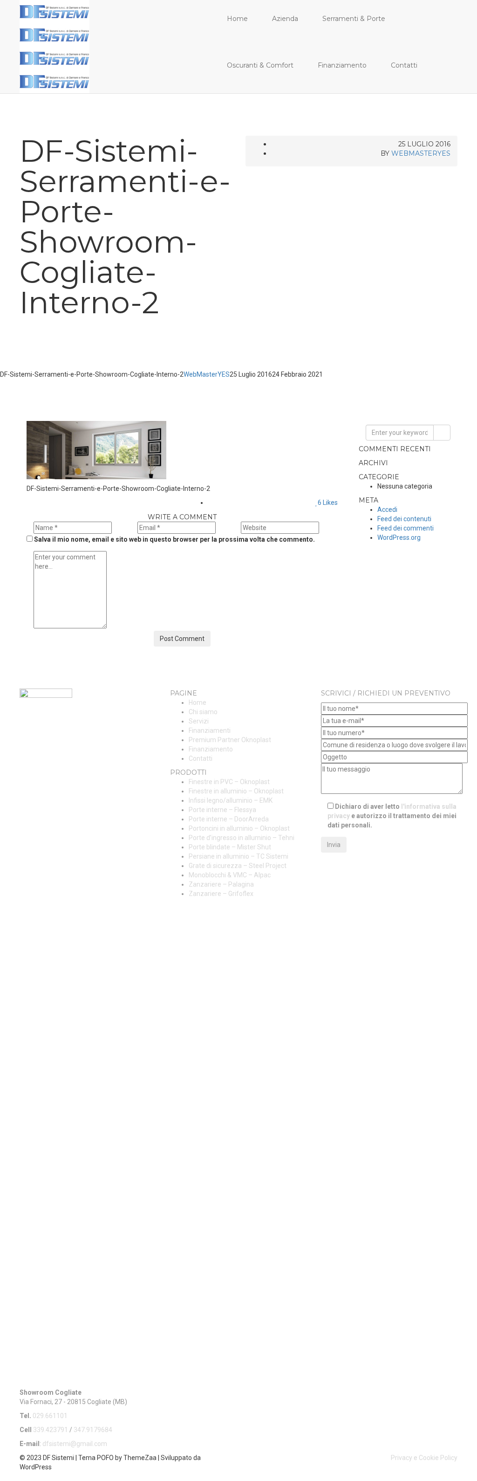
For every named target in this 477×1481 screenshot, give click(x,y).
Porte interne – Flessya (222, 809)
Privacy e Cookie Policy (424, 1457)
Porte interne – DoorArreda (229, 819)
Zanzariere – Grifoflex (221, 893)
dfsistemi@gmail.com (74, 1443)
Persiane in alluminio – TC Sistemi (238, 856)
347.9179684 (93, 1429)
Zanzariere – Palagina (221, 884)
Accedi (387, 509)
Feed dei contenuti (404, 519)
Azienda (285, 18)
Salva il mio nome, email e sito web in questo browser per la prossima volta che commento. (174, 539)
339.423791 (50, 1429)
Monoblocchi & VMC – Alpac (230, 875)
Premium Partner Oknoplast (230, 740)
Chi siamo (203, 712)
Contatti (404, 65)
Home (237, 18)
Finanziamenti (210, 730)
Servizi (199, 721)
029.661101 (50, 1415)
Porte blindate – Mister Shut (230, 847)
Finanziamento (342, 65)
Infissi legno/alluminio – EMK (231, 800)
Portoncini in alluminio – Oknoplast (239, 828)
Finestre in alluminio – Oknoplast (236, 791)
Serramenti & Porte (353, 18)
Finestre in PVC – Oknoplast (229, 781)
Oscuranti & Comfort (260, 65)
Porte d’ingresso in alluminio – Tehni (241, 837)
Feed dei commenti (405, 528)
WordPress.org (399, 537)
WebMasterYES (420, 153)
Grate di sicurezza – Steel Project (237, 865)
